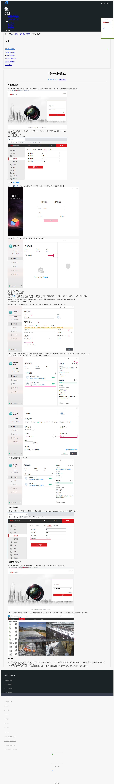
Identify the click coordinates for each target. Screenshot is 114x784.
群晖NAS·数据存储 (10, 58)
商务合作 (11, 28)
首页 (5, 7)
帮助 (102, 3)
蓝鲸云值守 (7, 12)
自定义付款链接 (8, 692)
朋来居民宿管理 (8, 701)
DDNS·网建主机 (13, 19)
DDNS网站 (14, 34)
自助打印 (7, 10)
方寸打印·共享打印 (14, 17)
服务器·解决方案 (10, 61)
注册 (108, 3)
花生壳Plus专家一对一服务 (10, 749)
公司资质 (11, 27)
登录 (105, 3)
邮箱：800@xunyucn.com (10, 741)
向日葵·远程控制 (10, 55)
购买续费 (7, 30)
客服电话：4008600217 (9, 745)
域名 (13, 296)
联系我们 (11, 25)
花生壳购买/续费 (8, 680)
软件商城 (7, 14)
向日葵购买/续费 (8, 688)
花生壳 (6, 9)
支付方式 (11, 23)
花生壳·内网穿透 (13, 16)
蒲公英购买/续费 (8, 684)
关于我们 (7, 21)
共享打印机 (7, 706)
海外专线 (6, 710)
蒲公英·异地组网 (10, 52)
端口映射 (16, 182)
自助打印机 (8, 65)
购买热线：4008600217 (9, 736)
